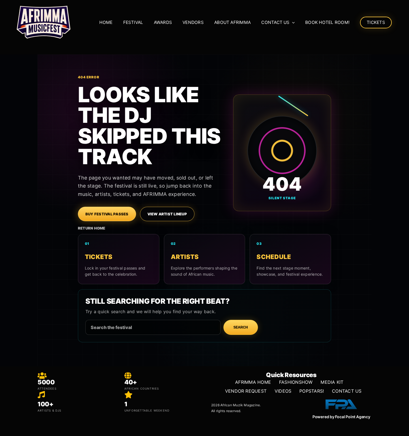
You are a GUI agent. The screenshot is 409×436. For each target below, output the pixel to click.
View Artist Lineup (167, 214)
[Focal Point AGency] (341, 399)
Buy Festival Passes (107, 214)
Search (240, 327)
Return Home (91, 228)
